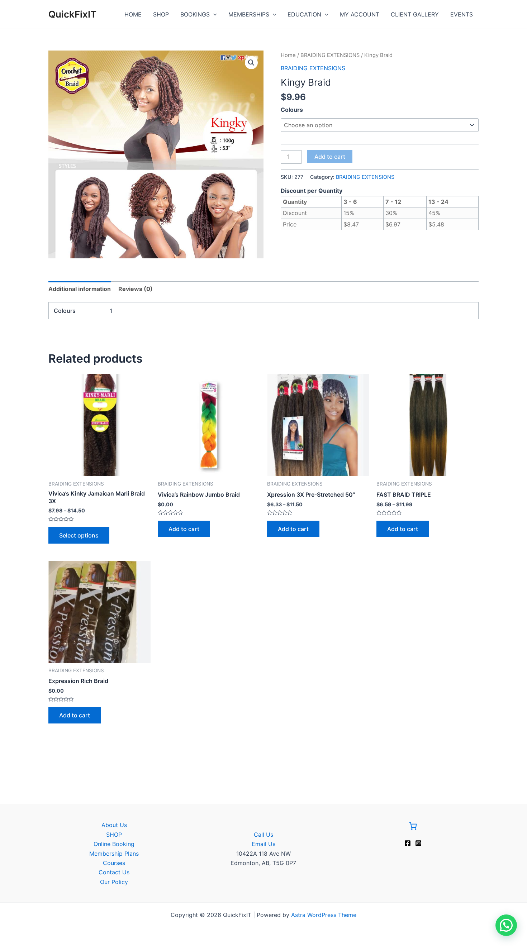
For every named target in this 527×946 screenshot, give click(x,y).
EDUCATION (304, 14)
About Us (114, 824)
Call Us (263, 834)
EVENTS (461, 14)
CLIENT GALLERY (415, 14)
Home (288, 55)
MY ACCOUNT (359, 14)
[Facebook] (407, 843)
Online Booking (114, 843)
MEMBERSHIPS (248, 14)
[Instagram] (418, 843)
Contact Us (114, 872)
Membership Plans (114, 853)
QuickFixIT (72, 14)
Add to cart (329, 156)
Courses (114, 862)
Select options (79, 535)
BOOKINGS (195, 14)
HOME (133, 14)
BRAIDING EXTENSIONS (330, 55)
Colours (292, 109)
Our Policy (114, 881)
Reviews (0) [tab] (135, 288)
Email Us (263, 843)
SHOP (161, 14)
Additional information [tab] (79, 288)
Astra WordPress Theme (323, 914)
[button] (251, 62)
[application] (213, 14)
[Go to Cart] (413, 827)
